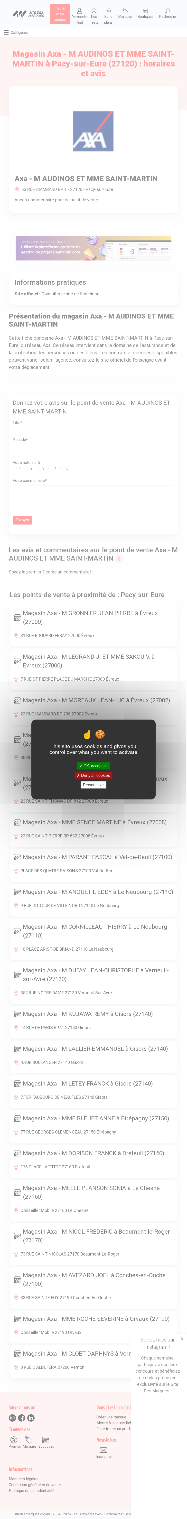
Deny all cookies (95, 775)
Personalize (93, 785)
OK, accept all (95, 766)
